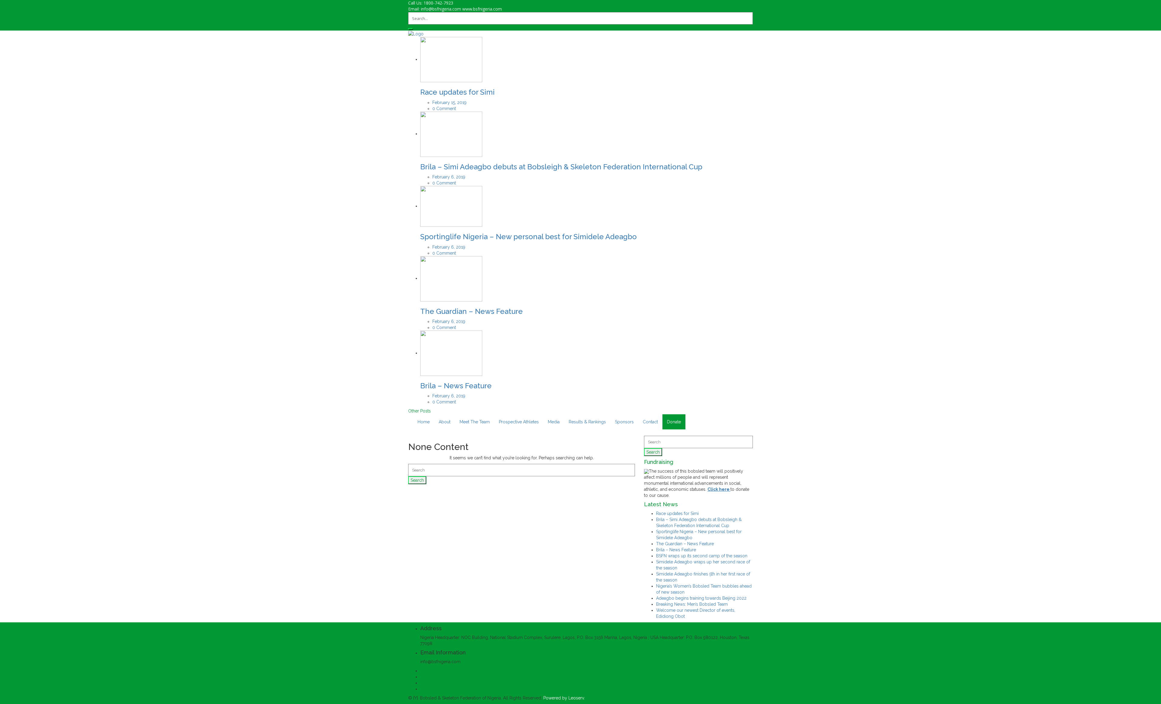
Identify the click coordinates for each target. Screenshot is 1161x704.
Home (424, 421)
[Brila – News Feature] (451, 352)
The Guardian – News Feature (471, 311)
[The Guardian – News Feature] (451, 278)
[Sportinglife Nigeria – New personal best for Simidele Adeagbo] (451, 206)
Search (417, 480)
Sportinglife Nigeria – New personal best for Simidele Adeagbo (528, 236)
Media (554, 421)
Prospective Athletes (519, 421)
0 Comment (444, 108)
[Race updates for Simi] (451, 59)
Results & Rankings (587, 421)
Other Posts (419, 411)
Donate (674, 421)
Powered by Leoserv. (564, 698)
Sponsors (624, 421)
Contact (650, 421)
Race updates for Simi (457, 92)
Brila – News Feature (456, 385)
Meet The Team (475, 421)
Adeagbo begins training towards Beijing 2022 (701, 598)
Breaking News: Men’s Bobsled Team (692, 604)
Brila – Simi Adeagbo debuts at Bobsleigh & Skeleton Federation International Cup (561, 166)
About (444, 421)
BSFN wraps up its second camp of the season (701, 555)
